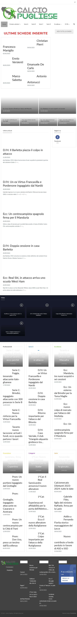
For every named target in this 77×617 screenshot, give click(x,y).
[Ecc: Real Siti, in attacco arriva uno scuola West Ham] (13, 268)
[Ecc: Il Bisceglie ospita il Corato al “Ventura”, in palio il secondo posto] (43, 581)
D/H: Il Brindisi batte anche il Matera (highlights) (38, 314)
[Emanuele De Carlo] (31, 60)
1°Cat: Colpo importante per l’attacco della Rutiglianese (36, 539)
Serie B (34, 24)
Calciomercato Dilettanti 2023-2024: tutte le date (63, 486)
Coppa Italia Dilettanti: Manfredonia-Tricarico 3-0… (64, 314)
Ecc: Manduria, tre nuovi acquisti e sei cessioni (53, 108)
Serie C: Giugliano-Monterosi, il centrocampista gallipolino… (13, 332)
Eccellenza (57, 24)
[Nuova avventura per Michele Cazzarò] (24, 567)
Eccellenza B (1, 91)
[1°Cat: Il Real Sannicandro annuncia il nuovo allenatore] (33, 478)
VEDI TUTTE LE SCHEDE (64, 31)
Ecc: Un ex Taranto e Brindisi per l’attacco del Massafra (17, 108)
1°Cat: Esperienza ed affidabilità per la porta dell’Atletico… (38, 503)
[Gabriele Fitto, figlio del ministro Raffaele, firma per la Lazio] (58, 498)
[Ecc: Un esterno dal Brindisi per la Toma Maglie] (58, 389)
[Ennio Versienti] (7, 60)
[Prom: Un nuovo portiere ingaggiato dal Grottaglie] (7, 478)
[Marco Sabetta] (7, 78)
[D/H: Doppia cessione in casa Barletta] (13, 236)
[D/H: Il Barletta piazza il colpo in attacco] (13, 140)
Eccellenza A (39, 114)
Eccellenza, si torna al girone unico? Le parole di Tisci (13, 314)
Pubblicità (9, 570)
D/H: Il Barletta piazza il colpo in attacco (38, 356)
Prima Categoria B (20, 114)
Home (4, 24)
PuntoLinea (73, 613)
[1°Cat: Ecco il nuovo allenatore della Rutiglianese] (33, 518)
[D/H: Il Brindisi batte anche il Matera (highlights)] (38, 310)
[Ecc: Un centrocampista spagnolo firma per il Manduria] (13, 204)
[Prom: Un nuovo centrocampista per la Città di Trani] (7, 521)
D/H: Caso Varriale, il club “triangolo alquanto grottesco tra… (38, 436)
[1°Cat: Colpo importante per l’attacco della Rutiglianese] (33, 535)
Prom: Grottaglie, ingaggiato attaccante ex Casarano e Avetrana (10, 503)
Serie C (41, 24)
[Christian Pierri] (31, 42)
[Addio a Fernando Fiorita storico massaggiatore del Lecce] (58, 518)
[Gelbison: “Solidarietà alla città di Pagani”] (24, 581)
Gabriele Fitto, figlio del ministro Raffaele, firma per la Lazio (63, 503)
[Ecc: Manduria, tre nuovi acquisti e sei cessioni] (57, 102)
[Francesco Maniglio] (7, 42)
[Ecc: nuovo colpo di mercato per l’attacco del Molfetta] (58, 406)
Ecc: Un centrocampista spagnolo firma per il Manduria (63, 430)
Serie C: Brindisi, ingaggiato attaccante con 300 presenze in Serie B (13, 396)
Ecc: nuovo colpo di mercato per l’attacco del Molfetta (62, 410)
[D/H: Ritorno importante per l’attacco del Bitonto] (33, 412)
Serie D (49, 24)
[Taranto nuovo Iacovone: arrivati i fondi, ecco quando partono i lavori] (7, 429)
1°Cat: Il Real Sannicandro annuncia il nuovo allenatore (37, 483)
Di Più (66, 24)
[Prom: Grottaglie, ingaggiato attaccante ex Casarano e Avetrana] (7, 495)
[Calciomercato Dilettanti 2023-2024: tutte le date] (58, 478)
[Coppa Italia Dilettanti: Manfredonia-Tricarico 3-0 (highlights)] (64, 310)
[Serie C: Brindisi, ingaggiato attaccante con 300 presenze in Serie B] (7, 392)
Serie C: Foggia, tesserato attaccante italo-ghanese (11, 376)
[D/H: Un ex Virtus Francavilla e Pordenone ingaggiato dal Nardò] (13, 172)
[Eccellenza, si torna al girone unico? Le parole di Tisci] (13, 310)
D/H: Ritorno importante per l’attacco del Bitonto (37, 416)
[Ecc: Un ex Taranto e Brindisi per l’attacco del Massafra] (19, 102)
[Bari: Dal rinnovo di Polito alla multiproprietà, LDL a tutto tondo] (43, 567)
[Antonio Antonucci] (31, 78)
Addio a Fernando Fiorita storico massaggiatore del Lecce (63, 522)
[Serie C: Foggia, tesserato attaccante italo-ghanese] (7, 372)
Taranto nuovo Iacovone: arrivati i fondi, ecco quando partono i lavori (12, 433)
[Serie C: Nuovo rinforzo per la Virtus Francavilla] (7, 412)
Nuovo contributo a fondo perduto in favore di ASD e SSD (63, 542)
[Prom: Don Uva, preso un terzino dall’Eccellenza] (7, 538)
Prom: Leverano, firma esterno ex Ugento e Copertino (13, 460)
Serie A (26, 24)
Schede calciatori (14, 24)
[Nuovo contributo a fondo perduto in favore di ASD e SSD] (58, 538)
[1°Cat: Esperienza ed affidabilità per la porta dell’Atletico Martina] (33, 498)
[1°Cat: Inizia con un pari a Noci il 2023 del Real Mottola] (24, 594)
